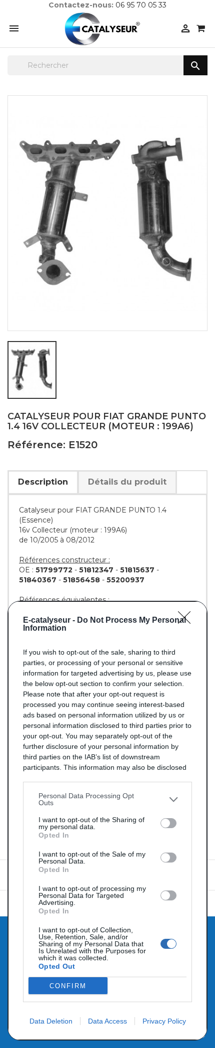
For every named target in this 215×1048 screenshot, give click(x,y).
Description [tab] (43, 482)
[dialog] (107, 820)
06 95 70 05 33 (141, 4)
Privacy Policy (164, 1021)
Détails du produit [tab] (127, 482)
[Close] (187, 620)
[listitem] (107, 799)
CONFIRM (68, 986)
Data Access (107, 1021)
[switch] (168, 823)
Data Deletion (51, 1021)
